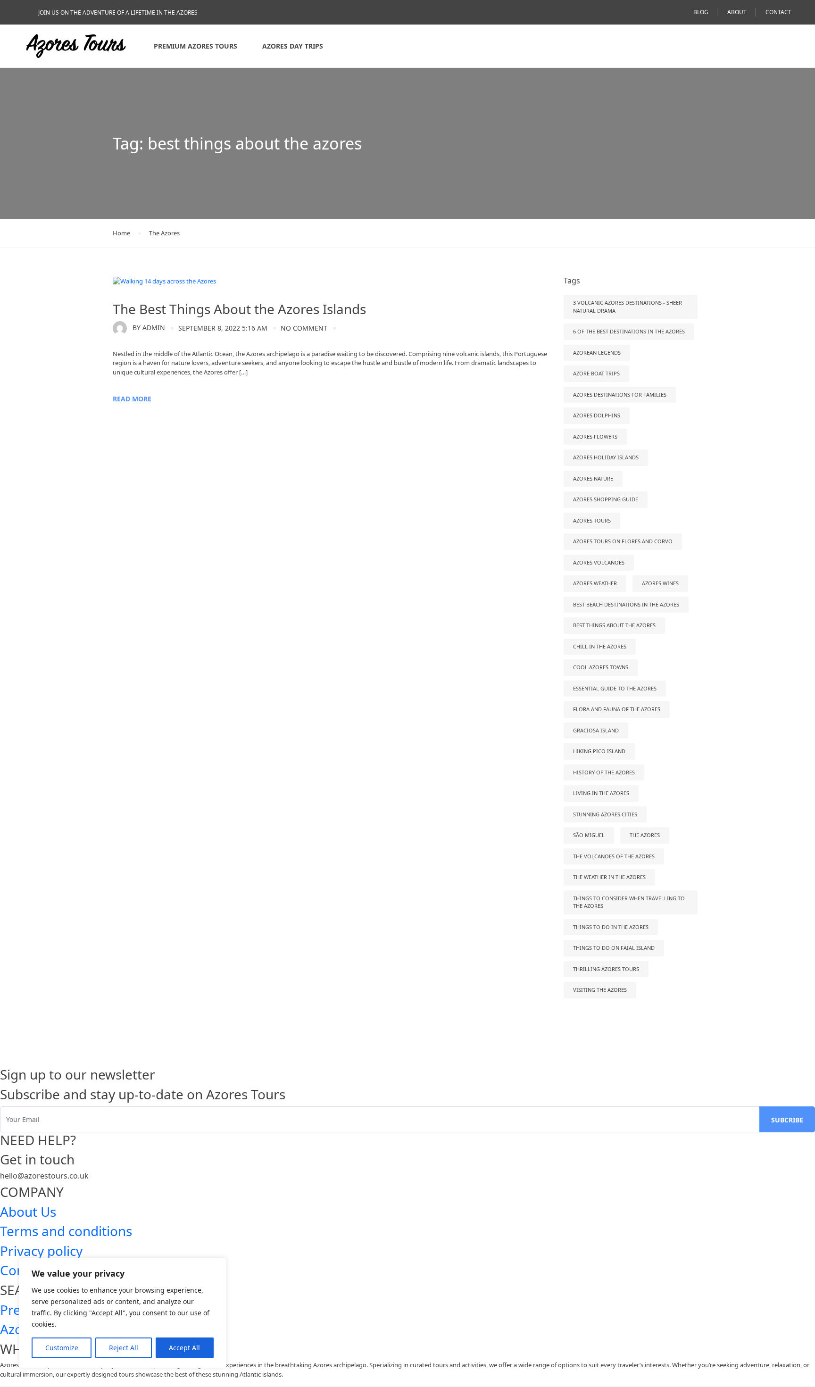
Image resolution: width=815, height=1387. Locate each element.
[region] (122, 1313)
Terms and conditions (66, 1231)
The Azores (164, 233)
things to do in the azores (611, 926)
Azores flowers (595, 436)
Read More (132, 398)
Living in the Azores (601, 793)
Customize (61, 1347)
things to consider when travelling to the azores (629, 902)
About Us (28, 1212)
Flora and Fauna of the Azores (616, 709)
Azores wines (660, 583)
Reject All (123, 1347)
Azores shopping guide (605, 499)
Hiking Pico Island (599, 751)
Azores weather (595, 583)
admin (149, 327)
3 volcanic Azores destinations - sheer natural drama (627, 306)
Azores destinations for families (619, 394)
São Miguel (589, 835)
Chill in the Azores (599, 646)
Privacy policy (41, 1251)
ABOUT (737, 12)
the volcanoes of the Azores (614, 856)
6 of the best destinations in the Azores (629, 331)
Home (121, 233)
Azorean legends (597, 352)
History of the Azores (604, 772)
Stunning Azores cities (605, 814)
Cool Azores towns (600, 667)
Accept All (184, 1347)
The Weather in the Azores (609, 876)
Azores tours (592, 520)
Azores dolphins (596, 415)
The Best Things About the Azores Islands (239, 309)
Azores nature (593, 478)
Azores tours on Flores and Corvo (623, 541)
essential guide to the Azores (615, 688)
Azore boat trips (596, 373)
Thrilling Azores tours (606, 968)
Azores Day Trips (292, 46)
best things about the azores (614, 625)
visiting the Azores (600, 989)
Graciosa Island (596, 730)
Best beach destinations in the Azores (626, 604)
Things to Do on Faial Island (614, 947)
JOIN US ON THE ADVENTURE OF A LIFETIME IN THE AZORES (118, 12)
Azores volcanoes (598, 562)
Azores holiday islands (606, 457)
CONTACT (778, 12)
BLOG (700, 12)
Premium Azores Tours (195, 46)
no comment (304, 328)
